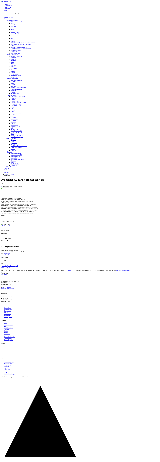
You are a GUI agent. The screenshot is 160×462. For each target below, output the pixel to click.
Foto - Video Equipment (17, 137)
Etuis (12, 69)
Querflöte (13, 60)
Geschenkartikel (15, 164)
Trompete (13, 23)
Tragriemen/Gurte (15, 53)
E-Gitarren (13, 98)
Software (13, 144)
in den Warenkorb (5, 226)
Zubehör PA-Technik (16, 132)
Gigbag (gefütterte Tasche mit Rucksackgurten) (23, 42)
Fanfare (13, 39)
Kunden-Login (8, 7)
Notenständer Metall (16, 153)
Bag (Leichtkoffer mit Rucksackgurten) (21, 44)
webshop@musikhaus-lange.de (8, 254)
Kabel (12, 134)
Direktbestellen (8, 338)
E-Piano (13, 141)
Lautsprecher (14, 119)
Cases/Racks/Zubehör (16, 131)
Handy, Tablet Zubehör (17, 135)
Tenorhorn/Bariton (15, 32)
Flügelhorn (13, 26)
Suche (5, 10)
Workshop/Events (8, 328)
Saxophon (13, 57)
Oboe (12, 63)
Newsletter (7, 334)
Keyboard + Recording (13, 138)
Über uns (6, 329)
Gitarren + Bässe (11, 95)
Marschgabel (14, 165)
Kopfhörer (13, 150)
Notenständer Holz (16, 156)
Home (5, 16)
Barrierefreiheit (8, 371)
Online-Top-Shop (8, 340)
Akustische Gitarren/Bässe (18, 96)
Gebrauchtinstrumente (16, 22)
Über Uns (6, 168)
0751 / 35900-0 (6, 253)
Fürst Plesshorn (8, 309)
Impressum (7, 368)
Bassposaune (7, 311)
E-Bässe (13, 99)
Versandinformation (9, 362)
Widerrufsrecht (8, 365)
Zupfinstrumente (15, 101)
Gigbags (13, 71)
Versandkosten (69, 270)
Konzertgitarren (8, 317)
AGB (5, 372)
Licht (12, 128)
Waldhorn (13, 29)
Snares (12, 83)
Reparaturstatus (8, 5)
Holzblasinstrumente (12, 54)
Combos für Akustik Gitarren (18, 102)
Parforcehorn (7, 308)
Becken (13, 84)
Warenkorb (7, 8)
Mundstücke (14, 68)
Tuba (12, 36)
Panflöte (13, 66)
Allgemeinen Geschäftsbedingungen (125, 270)
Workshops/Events (9, 167)
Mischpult (13, 117)
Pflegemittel (14, 158)
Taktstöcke (13, 161)
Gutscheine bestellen (9, 337)
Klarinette (13, 59)
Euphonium (14, 35)
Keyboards (13, 140)
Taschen (13, 110)
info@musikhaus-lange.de (7, 288)
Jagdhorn (13, 41)
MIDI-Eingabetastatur (16, 147)
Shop (5, 19)
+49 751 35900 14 (5, 267)
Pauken (6, 312)
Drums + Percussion (12, 78)
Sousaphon (13, 38)
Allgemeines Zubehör (16, 155)
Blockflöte (13, 65)
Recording (13, 149)
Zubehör (13, 72)
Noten (12, 162)
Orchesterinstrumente (16, 89)
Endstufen (13, 120)
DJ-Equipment (14, 129)
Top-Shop (6, 172)
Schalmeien (14, 51)
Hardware (13, 86)
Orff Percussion (15, 93)
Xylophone (7, 315)
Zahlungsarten (8, 366)
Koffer (12, 45)
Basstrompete (14, 30)
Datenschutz (7, 369)
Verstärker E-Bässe (16, 105)
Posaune (13, 27)
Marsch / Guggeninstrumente (18, 87)
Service (6, 170)
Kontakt (6, 4)
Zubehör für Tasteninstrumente (19, 146)
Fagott (12, 62)
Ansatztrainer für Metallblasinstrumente (21, 48)
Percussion (13, 90)
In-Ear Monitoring (15, 126)
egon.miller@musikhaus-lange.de (9, 266)
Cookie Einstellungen (9, 374)
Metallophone (7, 314)
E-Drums (13, 81)
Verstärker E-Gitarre (16, 104)
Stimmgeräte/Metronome (17, 159)
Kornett (13, 25)
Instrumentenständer (16, 50)
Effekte (12, 107)
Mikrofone (13, 122)
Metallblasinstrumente (13, 20)
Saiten (12, 111)
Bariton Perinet (15, 33)
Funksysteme (14, 125)
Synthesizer (14, 143)
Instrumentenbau (8, 17)
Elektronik (10, 116)
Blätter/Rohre (14, 74)
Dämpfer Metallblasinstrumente (19, 47)
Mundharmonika (15, 77)
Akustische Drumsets (16, 80)
